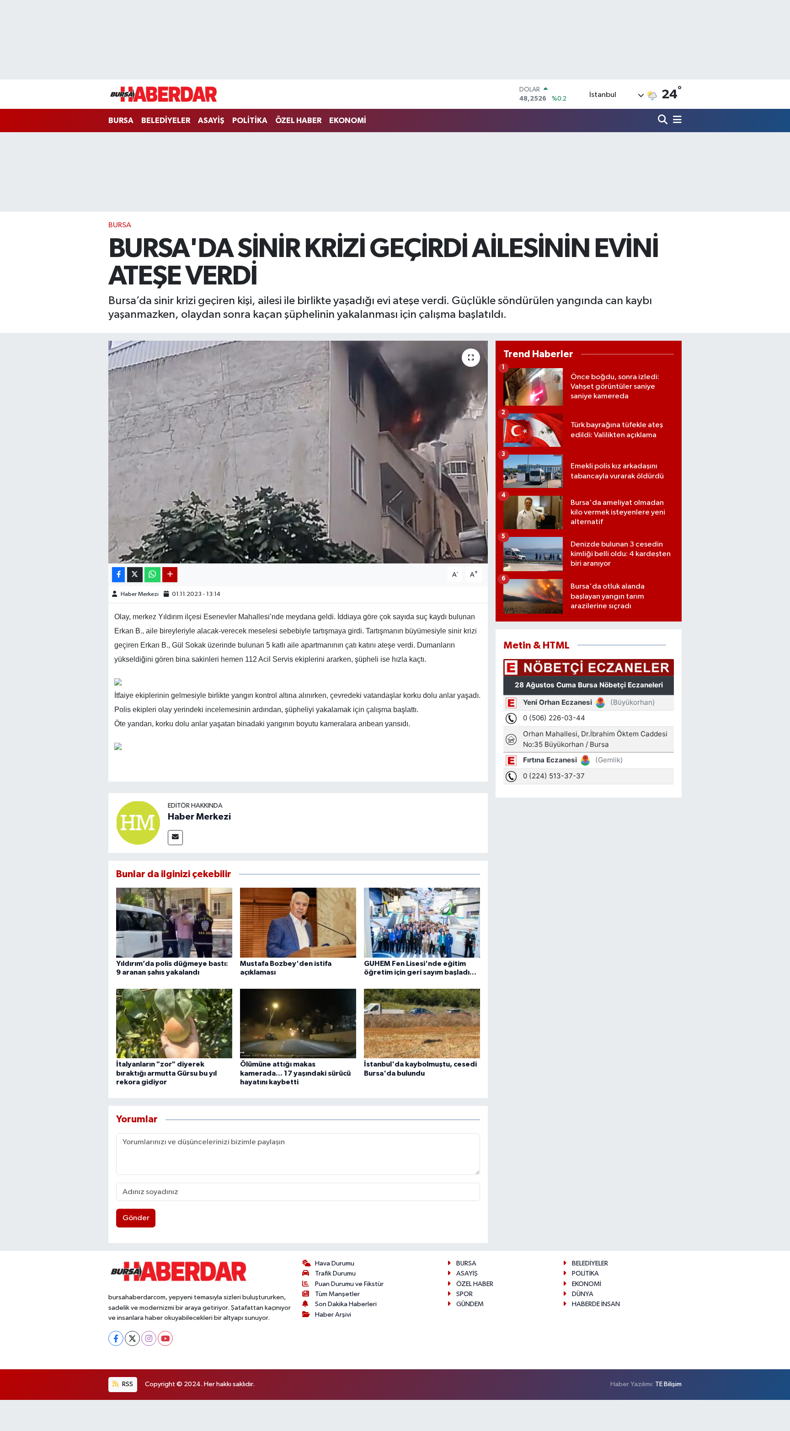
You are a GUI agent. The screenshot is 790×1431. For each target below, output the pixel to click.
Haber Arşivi (333, 1314)
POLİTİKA (249, 120)
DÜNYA (582, 1294)
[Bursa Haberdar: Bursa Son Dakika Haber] (163, 94)
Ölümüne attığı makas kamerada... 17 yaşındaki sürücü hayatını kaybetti (295, 1073)
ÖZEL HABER (298, 120)
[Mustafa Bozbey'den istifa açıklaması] (298, 922)
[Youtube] (165, 1338)
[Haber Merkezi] (138, 822)
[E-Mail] (175, 837)
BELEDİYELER (165, 120)
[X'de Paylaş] (135, 574)
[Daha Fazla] (169, 574)
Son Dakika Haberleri (346, 1304)
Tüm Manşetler (337, 1294)
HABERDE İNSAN (596, 1304)
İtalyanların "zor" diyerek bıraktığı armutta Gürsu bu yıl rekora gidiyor (166, 1073)
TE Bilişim (668, 1384)
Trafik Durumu (335, 1273)
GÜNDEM (470, 1304)
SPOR (464, 1294)
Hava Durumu (334, 1263)
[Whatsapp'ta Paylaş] (152, 574)
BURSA (120, 120)
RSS (127, 1384)
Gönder (136, 1218)
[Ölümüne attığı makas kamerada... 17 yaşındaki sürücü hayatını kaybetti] (298, 1023)
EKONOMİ (347, 120)
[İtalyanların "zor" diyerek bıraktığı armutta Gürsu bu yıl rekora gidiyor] (174, 1023)
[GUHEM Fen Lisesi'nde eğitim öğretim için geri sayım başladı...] (422, 922)
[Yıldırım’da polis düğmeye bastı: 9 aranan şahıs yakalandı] (174, 922)
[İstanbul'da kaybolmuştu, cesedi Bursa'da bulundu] (422, 1023)
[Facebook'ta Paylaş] (118, 574)
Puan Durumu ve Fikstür (349, 1284)
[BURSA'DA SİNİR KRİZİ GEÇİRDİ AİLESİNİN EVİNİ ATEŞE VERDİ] (298, 452)
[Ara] (663, 120)
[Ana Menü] (675, 120)
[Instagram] (148, 1338)
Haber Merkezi (140, 594)
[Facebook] (115, 1338)
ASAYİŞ (211, 120)
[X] (132, 1338)
